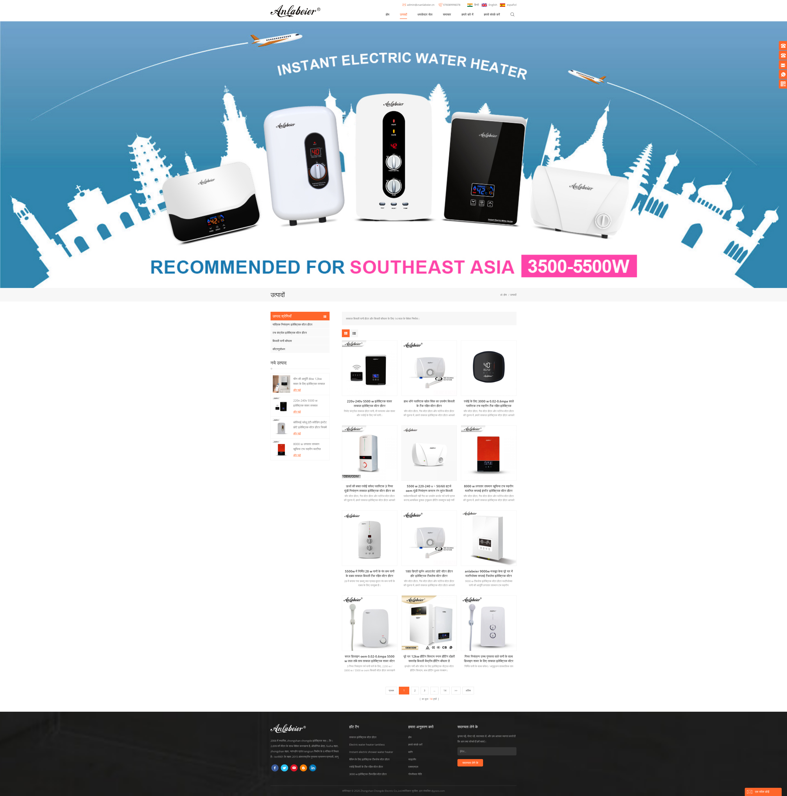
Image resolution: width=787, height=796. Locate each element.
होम (387, 14)
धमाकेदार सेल (424, 14)
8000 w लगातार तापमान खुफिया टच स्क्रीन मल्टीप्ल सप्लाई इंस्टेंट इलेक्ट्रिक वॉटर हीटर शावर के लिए (308, 446)
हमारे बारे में (467, 14)
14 (445, 690)
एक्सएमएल (413, 767)
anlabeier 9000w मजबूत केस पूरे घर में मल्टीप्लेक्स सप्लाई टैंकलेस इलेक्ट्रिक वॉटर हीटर (489, 573)
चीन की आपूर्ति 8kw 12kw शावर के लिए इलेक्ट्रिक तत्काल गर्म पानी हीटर (309, 381)
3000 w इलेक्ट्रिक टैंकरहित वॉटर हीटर (368, 774)
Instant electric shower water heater (371, 752)
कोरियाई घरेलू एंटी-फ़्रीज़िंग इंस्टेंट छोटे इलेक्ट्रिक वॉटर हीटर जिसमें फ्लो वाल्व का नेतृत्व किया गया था (310, 425)
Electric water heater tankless (367, 744)
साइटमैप (412, 759)
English (493, 5)
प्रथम (391, 690)
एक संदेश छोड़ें (762, 792)
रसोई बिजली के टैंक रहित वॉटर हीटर (366, 767)
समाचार (447, 14)
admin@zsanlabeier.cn (420, 5)
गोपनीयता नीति (415, 774)
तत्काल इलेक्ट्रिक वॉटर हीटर (362, 737)
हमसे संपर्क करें (492, 14)
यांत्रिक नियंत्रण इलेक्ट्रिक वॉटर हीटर (292, 324)
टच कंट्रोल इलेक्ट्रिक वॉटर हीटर (290, 333)
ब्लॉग (410, 752)
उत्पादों (403, 14)
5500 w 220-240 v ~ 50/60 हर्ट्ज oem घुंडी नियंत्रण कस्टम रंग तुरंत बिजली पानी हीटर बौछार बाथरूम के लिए (429, 488)
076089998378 (451, 5)
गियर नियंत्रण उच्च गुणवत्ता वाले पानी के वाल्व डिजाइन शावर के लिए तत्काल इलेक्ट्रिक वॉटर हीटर (488, 658)
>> (456, 690)
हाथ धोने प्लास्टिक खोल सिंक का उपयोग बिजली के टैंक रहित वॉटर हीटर (429, 403)
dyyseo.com (438, 791)
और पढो (297, 390)
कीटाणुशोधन (279, 349)
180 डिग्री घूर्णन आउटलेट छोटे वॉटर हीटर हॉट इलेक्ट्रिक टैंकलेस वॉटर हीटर (429, 573)
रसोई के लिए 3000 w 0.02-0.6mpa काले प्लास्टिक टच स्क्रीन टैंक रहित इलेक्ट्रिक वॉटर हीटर (489, 403)
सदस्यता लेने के (470, 763)
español (511, 5)
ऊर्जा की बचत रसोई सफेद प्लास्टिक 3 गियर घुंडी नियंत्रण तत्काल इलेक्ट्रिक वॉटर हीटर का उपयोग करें (369, 488)
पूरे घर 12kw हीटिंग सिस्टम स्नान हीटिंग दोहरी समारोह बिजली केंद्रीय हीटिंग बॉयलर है (429, 658)
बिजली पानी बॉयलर (282, 341)
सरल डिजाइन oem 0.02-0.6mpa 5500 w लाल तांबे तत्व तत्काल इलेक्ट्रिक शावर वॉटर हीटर (370, 658)
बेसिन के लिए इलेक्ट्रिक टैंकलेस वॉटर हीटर (369, 759)
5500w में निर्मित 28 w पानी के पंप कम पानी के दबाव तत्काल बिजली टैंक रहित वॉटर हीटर (369, 573)
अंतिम (468, 690)
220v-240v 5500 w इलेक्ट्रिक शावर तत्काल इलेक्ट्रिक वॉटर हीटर (305, 403)
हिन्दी (476, 5)
